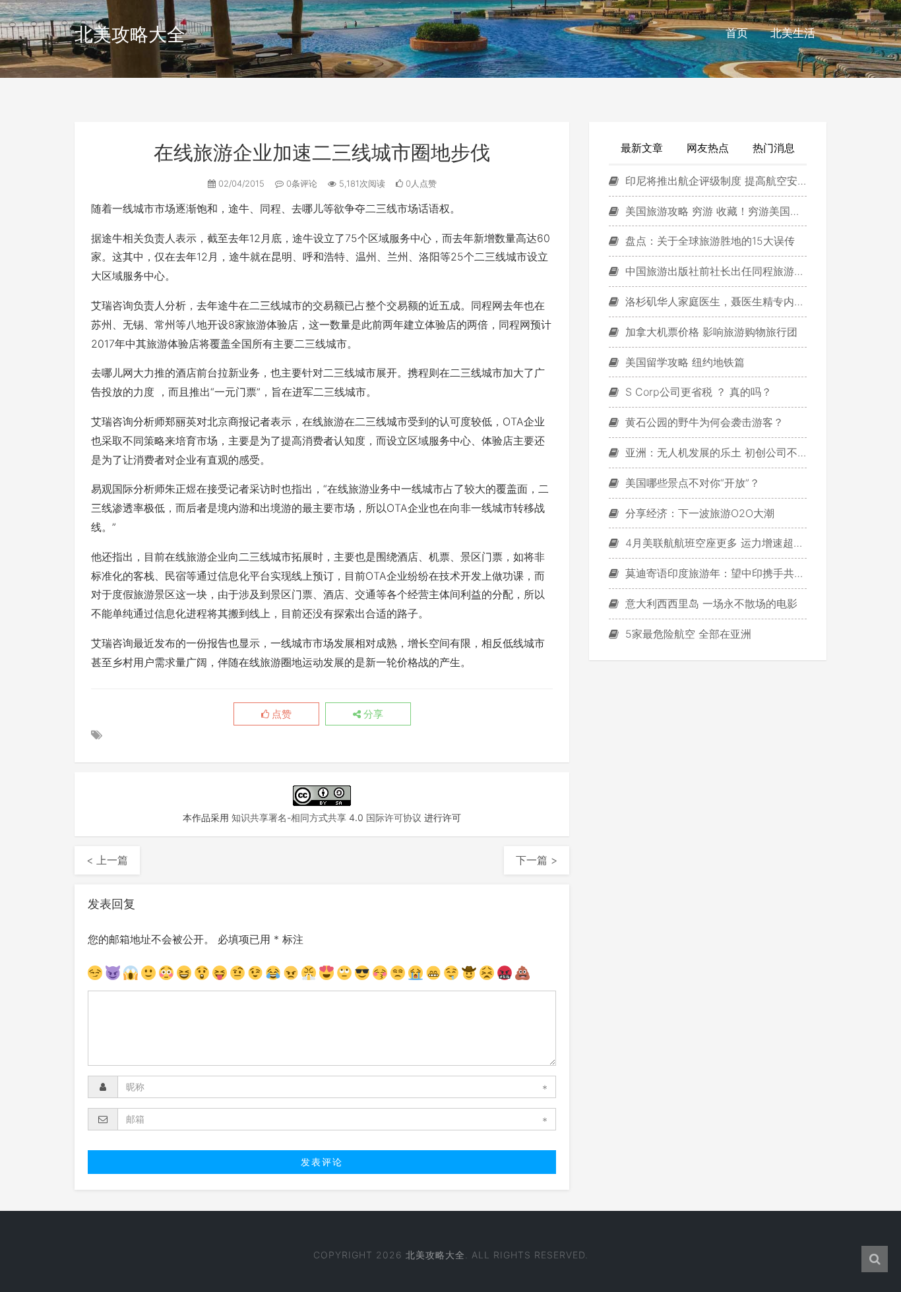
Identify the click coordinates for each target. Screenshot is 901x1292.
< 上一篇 (107, 860)
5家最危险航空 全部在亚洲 (686, 633)
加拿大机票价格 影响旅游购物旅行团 (709, 331)
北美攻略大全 (130, 34)
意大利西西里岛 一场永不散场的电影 (709, 603)
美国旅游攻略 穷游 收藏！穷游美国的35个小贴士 (714, 211)
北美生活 (792, 33)
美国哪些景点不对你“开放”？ (691, 482)
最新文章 (642, 147)
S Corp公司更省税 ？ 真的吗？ (697, 391)
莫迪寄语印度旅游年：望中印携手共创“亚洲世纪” (714, 573)
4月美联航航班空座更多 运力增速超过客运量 (714, 542)
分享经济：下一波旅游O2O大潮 (698, 513)
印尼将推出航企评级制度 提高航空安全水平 (714, 180)
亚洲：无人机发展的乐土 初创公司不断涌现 (714, 452)
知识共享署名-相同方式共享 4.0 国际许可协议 (326, 817)
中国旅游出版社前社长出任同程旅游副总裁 (714, 271)
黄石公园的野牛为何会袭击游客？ (703, 422)
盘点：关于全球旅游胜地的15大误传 (708, 240)
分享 (372, 714)
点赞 (280, 714)
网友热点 (708, 147)
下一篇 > (536, 860)
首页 (737, 33)
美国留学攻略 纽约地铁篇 (683, 362)
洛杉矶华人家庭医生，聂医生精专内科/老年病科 (714, 301)
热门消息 (774, 147)
